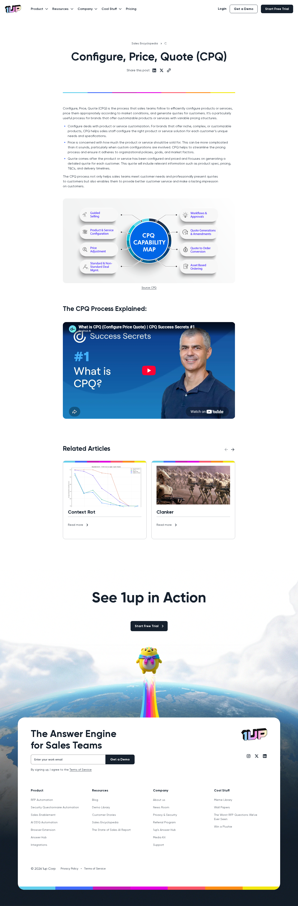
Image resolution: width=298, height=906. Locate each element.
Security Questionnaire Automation (55, 807)
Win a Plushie (223, 826)
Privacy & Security (165, 814)
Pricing (131, 9)
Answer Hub (39, 837)
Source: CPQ (149, 287)
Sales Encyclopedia (105, 822)
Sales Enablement (43, 814)
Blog (95, 799)
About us (159, 799)
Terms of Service (81, 769)
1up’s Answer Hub (164, 829)
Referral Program (164, 822)
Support (158, 844)
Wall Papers (222, 807)
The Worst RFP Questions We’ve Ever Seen (235, 817)
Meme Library (223, 799)
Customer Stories (104, 814)
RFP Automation (42, 799)
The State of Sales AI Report (111, 829)
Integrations (39, 844)
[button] (38, 11)
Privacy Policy (69, 868)
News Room (161, 807)
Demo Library (101, 807)
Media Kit (159, 837)
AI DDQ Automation (44, 822)
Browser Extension (43, 829)
